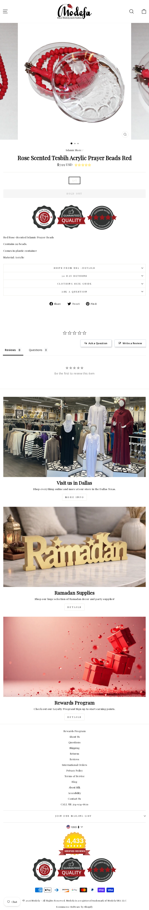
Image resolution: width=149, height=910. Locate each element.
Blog (74, 781)
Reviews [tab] (10, 350)
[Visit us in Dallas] (74, 437)
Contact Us (74, 798)
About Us (74, 736)
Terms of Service (74, 776)
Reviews (74, 759)
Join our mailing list (73, 815)
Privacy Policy (74, 770)
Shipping (74, 748)
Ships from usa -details (74, 267)
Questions (74, 742)
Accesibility (74, 793)
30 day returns (74, 275)
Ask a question (74, 291)
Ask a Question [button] (97, 343)
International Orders (74, 764)
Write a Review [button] (132, 343)
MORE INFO (74, 497)
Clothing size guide (74, 283)
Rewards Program (74, 731)
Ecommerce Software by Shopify (74, 906)
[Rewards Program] (74, 657)
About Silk (74, 787)
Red (74, 180)
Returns (74, 753)
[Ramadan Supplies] (74, 547)
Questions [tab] (35, 350)
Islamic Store (74, 150)
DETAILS (74, 607)
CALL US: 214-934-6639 (74, 804)
